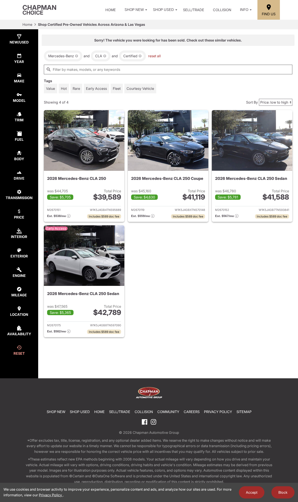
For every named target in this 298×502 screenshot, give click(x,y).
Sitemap (244, 412)
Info (244, 10)
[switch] (50, 88)
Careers (192, 412)
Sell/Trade (193, 10)
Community (168, 412)
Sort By (252, 102)
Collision (222, 10)
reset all (154, 56)
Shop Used (163, 10)
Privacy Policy (218, 412)
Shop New (134, 10)
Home (110, 10)
